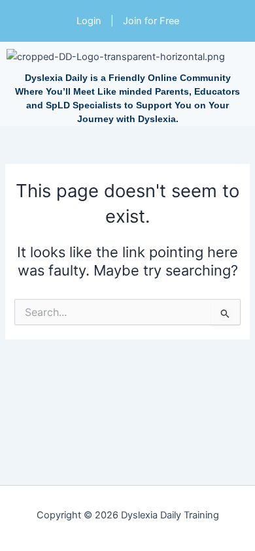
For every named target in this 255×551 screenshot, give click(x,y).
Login (88, 21)
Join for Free (151, 21)
